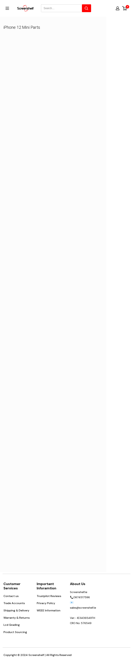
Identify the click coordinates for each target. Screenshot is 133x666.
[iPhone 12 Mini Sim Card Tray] (29, 238)
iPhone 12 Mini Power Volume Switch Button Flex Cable (29, 439)
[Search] (86, 8)
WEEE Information (48, 610)
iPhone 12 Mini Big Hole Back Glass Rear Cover (77, 177)
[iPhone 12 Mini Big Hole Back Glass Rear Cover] (76, 151)
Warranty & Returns (16, 618)
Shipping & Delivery (16, 610)
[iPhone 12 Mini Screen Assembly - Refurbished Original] (76, 501)
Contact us (11, 596)
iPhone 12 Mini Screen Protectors (30, 177)
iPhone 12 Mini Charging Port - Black (77, 350)
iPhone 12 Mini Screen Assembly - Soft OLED (76, 90)
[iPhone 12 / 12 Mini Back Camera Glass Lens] (29, 324)
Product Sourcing (15, 632)
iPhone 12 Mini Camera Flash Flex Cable (29, 526)
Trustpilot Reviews (49, 596)
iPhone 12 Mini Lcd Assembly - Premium (29, 90)
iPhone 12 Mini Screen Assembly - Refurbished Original (77, 529)
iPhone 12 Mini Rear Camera (77, 263)
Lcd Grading (11, 625)
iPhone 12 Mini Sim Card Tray (29, 263)
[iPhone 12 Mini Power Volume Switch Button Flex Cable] (29, 411)
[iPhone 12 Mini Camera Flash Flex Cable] (29, 501)
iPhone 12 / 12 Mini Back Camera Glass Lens (29, 350)
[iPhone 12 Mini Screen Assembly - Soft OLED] (76, 65)
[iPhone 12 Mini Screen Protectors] (29, 151)
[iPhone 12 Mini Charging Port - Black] (76, 324)
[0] (124, 8)
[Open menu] (7, 8)
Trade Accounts (14, 603)
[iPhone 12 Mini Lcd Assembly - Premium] (29, 65)
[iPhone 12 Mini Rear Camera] (76, 238)
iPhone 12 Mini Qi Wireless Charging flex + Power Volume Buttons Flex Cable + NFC (77, 441)
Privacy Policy (46, 603)
